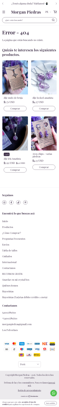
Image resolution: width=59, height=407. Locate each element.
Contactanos (8, 267)
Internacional (9, 262)
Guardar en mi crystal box (15, 279)
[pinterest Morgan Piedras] (25, 202)
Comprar (15, 108)
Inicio (5, 221)
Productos (7, 227)
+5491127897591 (9, 318)
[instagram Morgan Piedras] (4, 202)
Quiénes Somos (10, 285)
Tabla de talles (9, 250)
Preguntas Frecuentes (13, 238)
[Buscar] (53, 20)
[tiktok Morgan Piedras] (18, 202)
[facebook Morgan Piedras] (11, 202)
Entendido (50, 403)
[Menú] (3, 11)
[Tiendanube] (30, 396)
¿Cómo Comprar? (11, 232)
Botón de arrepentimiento (29, 390)
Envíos (5, 244)
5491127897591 (9, 312)
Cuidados (7, 256)
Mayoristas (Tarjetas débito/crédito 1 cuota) (24, 297)
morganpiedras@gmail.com (17, 324)
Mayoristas (7, 291)
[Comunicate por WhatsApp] (53, 393)
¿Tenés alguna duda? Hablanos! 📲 (29, 3)
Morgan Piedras (26, 12)
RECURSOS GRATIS (12, 273)
